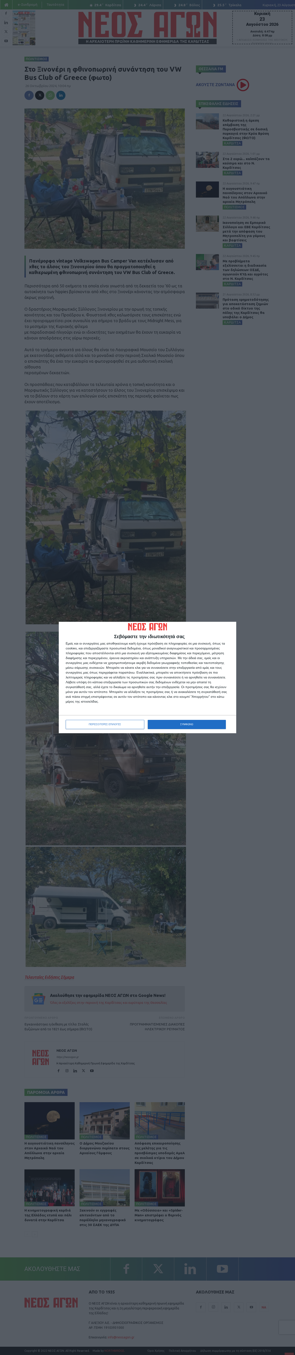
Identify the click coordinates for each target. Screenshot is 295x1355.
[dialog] (147, 677)
